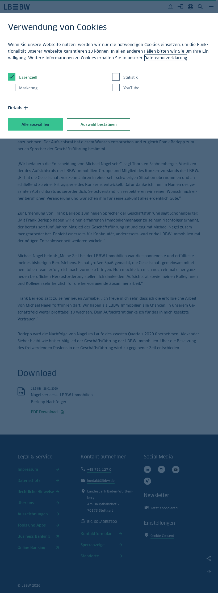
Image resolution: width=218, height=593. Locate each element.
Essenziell (28, 77)
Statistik (130, 77)
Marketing (28, 88)
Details (15, 107)
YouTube (131, 88)
